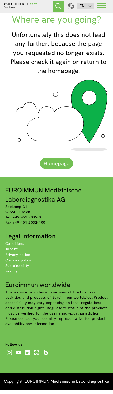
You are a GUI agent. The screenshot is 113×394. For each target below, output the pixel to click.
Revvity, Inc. (15, 271)
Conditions (14, 243)
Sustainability (17, 265)
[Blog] (46, 355)
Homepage (56, 163)
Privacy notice (17, 254)
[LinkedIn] (28, 355)
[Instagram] (9, 355)
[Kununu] (37, 355)
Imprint (11, 249)
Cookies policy (18, 260)
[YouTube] (19, 355)
